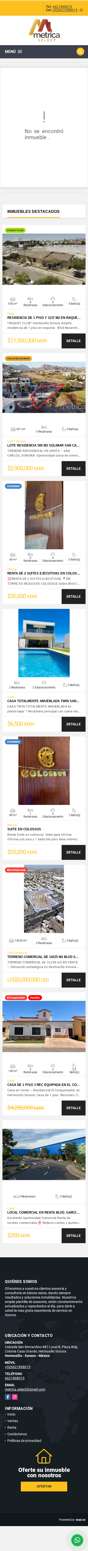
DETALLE (73, 341)
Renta (11, 1427)
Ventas (12, 1421)
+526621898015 (64, 10)
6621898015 (62, 7)
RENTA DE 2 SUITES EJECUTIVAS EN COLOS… (43, 573)
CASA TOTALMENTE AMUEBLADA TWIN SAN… (43, 701)
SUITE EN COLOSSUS (24, 829)
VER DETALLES (44, 259)
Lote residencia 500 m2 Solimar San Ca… (43, 445)
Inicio (11, 1414)
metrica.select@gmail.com (25, 1389)
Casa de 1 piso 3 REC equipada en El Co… (43, 1085)
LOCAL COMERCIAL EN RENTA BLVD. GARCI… (43, 1212)
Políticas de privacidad (24, 1441)
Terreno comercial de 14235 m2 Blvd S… (43, 957)
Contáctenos (17, 1434)
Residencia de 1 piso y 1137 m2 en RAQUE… (44, 318)
